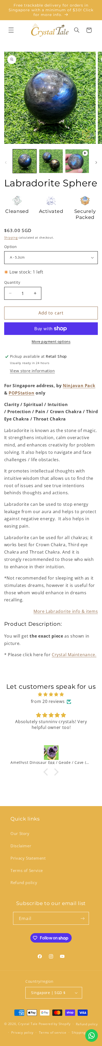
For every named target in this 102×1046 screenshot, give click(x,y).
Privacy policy (22, 1032)
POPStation (21, 393)
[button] (11, 30)
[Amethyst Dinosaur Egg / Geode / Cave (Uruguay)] (51, 752)
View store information (32, 370)
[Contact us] (91, 1035)
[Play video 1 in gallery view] (77, 161)
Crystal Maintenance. (74, 655)
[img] (51, 694)
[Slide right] (96, 162)
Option (10, 246)
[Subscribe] (82, 918)
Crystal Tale (28, 1024)
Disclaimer (20, 845)
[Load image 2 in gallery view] (51, 161)
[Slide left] (6, 162)
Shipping (11, 237)
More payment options (51, 341)
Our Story (20, 833)
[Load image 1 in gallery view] (24, 161)
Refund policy (23, 882)
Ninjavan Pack (79, 385)
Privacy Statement (28, 858)
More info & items (65, 611)
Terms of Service (26, 870)
